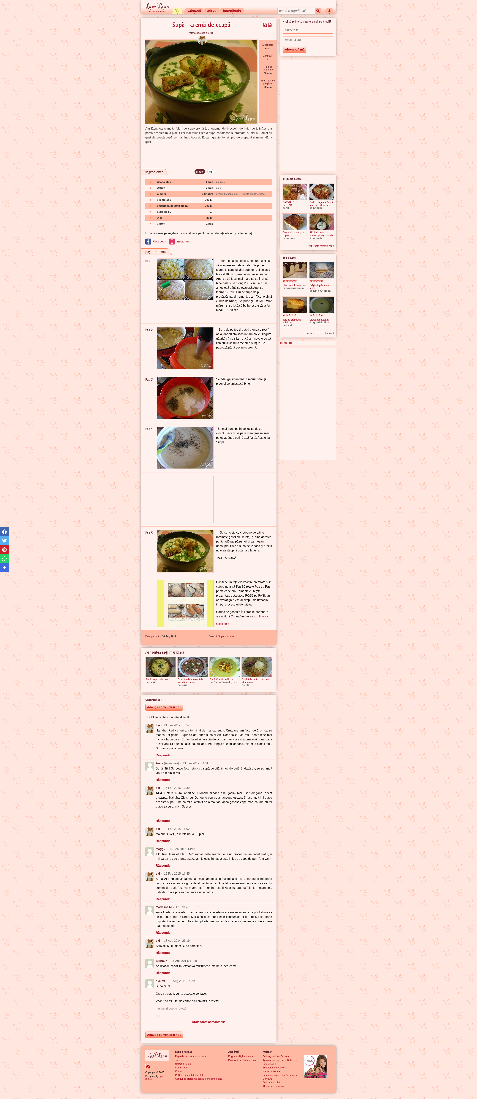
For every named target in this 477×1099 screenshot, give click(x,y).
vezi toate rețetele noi (320, 246)
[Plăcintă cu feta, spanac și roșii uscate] (321, 222)
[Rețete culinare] (157, 1055)
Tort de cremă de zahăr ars (292, 321)
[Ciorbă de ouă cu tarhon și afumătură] (257, 667)
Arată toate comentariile (208, 1022)
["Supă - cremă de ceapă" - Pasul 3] (185, 398)
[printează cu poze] (265, 25)
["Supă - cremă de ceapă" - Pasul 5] (185, 551)
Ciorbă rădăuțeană (319, 319)
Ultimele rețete (183, 1063)
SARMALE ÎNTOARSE (289, 203)
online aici (262, 616)
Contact (179, 1071)
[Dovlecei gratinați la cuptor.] (295, 222)
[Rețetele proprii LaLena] (177, 10)
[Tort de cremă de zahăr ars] (295, 305)
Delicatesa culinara (273, 1082)
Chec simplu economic (295, 285)
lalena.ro (286, 342)
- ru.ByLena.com (242, 1060)
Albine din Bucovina (273, 1086)
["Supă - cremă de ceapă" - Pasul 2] (185, 348)
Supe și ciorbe (226, 636)
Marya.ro (267, 1078)
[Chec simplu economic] (295, 270)
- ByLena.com (240, 1056)
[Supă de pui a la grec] (161, 667)
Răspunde (163, 755)
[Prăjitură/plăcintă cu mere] (321, 270)
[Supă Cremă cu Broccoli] (225, 667)
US (211, 171)
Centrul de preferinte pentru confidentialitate (198, 1078)
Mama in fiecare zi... (274, 1071)
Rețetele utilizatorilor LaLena (190, 1056)
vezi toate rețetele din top (318, 333)
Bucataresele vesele (274, 1067)
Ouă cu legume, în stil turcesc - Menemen (321, 203)
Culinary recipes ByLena (276, 1056)
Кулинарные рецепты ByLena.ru (280, 1060)
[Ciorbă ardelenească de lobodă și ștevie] (193, 667)
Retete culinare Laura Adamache (280, 1075)
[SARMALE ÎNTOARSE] (295, 192)
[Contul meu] (329, 10)
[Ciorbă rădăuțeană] (321, 305)
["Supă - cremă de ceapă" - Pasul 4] (185, 448)
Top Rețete (181, 1060)
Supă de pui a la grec (157, 679)
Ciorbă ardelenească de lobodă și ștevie (190, 681)
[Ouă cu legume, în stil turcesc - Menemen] (321, 192)
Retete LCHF (270, 1063)
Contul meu (181, 1067)
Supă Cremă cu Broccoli (223, 679)
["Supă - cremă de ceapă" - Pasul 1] (185, 279)
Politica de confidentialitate (189, 1075)
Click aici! (222, 623)
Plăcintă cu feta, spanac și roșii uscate (321, 234)
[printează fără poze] (270, 25)
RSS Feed (148, 1066)
